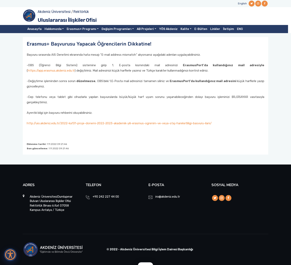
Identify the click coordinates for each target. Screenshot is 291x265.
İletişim (228, 29)
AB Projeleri (145, 29)
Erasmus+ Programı (81, 29)
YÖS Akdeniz (168, 29)
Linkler (215, 29)
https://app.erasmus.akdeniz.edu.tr (51, 70)
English (242, 3)
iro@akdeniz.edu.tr (167, 196)
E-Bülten (200, 29)
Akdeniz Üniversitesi (54, 12)
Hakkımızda (53, 29)
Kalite (185, 29)
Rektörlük (81, 12)
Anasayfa (34, 29)
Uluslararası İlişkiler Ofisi (67, 20)
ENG (240, 29)
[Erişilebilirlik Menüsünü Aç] (10, 254)
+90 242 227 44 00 (106, 196)
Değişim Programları (116, 29)
